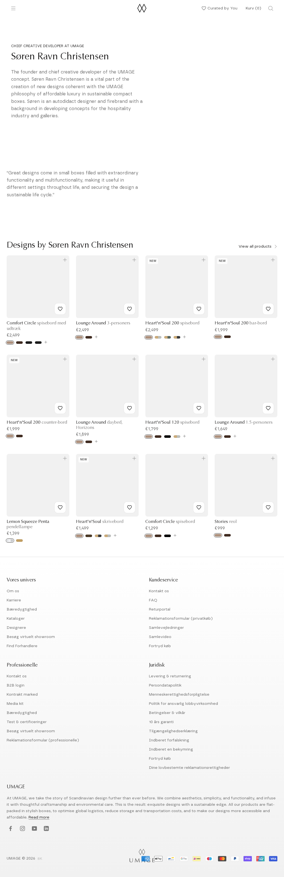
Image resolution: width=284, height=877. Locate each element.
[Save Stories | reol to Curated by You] (268, 507)
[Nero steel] (38, 342)
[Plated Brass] (19, 540)
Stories (226, 522)
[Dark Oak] (19, 342)
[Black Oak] (167, 436)
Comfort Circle (170, 522)
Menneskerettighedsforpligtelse (179, 694)
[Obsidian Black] (177, 337)
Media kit (15, 704)
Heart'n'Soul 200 (172, 323)
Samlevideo (160, 637)
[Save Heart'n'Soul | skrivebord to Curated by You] (129, 507)
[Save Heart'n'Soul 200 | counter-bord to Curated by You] (60, 408)
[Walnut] (88, 536)
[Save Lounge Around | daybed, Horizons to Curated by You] (129, 408)
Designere (16, 628)
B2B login (15, 685)
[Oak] (10, 342)
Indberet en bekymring (171, 749)
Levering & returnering (170, 676)
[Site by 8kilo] (40, 859)
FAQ (153, 600)
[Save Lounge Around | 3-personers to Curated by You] (129, 309)
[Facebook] (10, 829)
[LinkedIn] (45, 829)
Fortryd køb (160, 646)
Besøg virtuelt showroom (31, 637)
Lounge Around (103, 323)
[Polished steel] (10, 540)
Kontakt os (159, 591)
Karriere (14, 600)
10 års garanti (161, 722)
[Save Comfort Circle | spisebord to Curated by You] (199, 507)
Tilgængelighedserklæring (173, 731)
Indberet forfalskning (169, 740)
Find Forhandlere (22, 646)
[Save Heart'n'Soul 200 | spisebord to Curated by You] (199, 309)
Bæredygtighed (22, 609)
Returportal (159, 609)
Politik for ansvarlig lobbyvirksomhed (183, 704)
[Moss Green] (167, 337)
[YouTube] (34, 829)
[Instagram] (22, 829)
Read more (39, 817)
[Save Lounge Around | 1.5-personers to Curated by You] (268, 408)
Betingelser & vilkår (167, 713)
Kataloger (16, 619)
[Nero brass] (29, 342)
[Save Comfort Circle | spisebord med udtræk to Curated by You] (60, 309)
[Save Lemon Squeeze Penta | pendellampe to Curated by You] (60, 507)
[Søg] (271, 8)
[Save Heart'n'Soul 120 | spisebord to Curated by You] (199, 408)
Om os (13, 591)
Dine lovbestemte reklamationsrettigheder (189, 768)
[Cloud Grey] (158, 337)
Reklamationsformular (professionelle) (43, 740)
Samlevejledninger (166, 628)
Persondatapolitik (165, 685)
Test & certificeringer (27, 722)
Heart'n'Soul (99, 522)
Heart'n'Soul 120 (172, 422)
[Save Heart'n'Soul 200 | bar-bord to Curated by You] (268, 309)
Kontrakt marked (22, 694)
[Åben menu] (13, 8)
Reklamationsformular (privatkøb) (181, 619)
